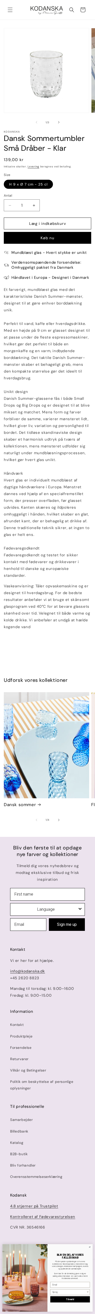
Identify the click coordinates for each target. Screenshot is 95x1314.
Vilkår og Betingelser (28, 1070)
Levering (33, 166)
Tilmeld (70, 1299)
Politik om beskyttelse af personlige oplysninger (41, 1084)
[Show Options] (80, 909)
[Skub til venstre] (36, 122)
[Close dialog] (90, 1247)
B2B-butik (19, 1154)
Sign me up (67, 924)
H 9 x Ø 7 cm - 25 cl (28, 184)
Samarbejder (21, 1119)
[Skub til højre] (58, 122)
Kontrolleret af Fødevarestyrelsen (42, 1216)
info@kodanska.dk (27, 971)
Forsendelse (21, 1047)
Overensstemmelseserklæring (36, 1176)
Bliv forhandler (23, 1165)
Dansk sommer (20, 804)
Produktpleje (21, 1036)
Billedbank (19, 1131)
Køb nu (47, 237)
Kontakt (17, 1024)
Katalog (16, 1142)
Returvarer (19, 1059)
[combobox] (46, 909)
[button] (10, 9)
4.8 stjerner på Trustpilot (34, 1206)
